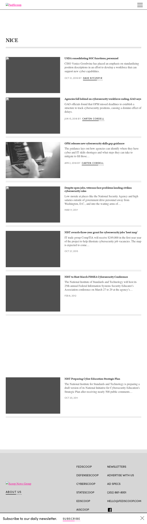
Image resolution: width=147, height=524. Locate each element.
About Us (14, 492)
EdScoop (83, 501)
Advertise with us (120, 475)
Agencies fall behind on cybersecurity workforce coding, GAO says (103, 99)
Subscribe (71, 518)
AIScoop (82, 509)
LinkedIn (123, 509)
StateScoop (85, 492)
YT (135, 509)
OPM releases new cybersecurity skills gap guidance (94, 143)
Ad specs (113, 484)
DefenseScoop (87, 475)
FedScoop (84, 466)
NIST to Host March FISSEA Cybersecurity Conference (96, 277)
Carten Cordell (93, 118)
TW (116, 509)
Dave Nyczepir (92, 78)
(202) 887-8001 (116, 492)
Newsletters (116, 466)
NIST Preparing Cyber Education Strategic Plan (92, 379)
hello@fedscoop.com (124, 501)
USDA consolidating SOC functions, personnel (91, 58)
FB (109, 509)
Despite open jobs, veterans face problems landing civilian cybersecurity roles (98, 189)
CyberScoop (85, 484)
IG (128, 509)
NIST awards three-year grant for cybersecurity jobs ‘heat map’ (101, 232)
